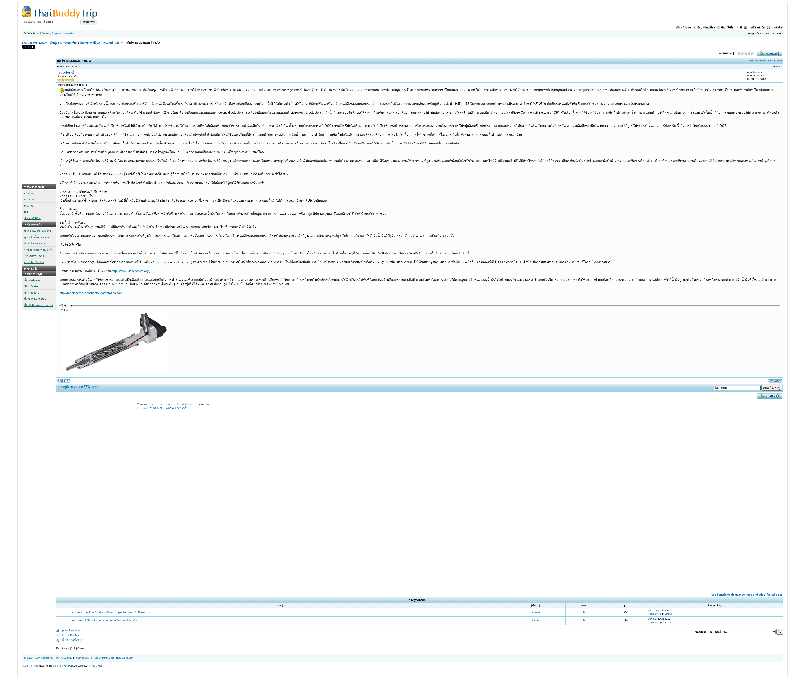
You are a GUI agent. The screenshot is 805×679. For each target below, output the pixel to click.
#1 (780, 66)
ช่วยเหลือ (776, 27)
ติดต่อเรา (28, 658)
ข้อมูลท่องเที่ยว (706, 27)
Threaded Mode (757, 60)
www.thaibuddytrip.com (47, 658)
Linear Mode (775, 60)
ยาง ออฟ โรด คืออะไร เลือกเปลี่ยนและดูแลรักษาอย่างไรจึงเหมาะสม (112, 612)
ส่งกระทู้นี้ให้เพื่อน (70, 635)
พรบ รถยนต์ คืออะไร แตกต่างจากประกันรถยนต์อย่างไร (104, 620)
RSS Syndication (124, 658)
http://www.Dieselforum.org (130, 271)
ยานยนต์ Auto (111, 42)
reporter (63, 72)
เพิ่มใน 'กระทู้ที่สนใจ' (71, 640)
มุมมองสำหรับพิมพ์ (70, 630)
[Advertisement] (39, 121)
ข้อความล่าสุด (655, 614)
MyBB (71, 666)
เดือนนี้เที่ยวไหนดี (731, 27)
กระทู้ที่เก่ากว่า (68, 386)
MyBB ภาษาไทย (30, 666)
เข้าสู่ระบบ (56, 33)
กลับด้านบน (67, 658)
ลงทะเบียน (70, 33)
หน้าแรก (686, 27)
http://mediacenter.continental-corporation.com (91, 293)
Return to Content (83, 658)
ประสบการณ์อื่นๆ (90, 42)
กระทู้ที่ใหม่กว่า (88, 386)
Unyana (535, 620)
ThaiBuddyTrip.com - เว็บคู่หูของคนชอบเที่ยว (49, 42)
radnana (535, 612)
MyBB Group (96, 666)
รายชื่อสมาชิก (756, 27)
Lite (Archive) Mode (104, 658)
